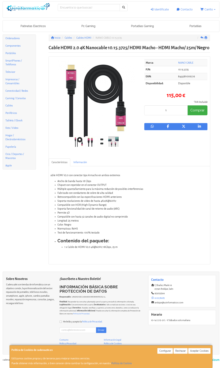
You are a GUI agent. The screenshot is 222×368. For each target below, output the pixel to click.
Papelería (10, 146)
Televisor (10, 72)
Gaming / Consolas (15, 98)
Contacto (186, 9)
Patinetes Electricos (33, 26)
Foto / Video (11, 128)
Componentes (13, 45)
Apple (8, 165)
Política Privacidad (67, 343)
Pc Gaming (88, 26)
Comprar (197, 110)
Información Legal (112, 340)
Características (59, 162)
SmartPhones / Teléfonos (13, 62)
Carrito (209, 9)
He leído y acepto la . (83, 321)
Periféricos (11, 113)
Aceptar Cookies (199, 350)
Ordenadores (12, 38)
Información (80, 162)
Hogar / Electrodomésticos (15, 137)
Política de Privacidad (81, 314)
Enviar (101, 330)
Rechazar (180, 350)
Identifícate (161, 9)
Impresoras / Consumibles (12, 81)
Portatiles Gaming (142, 26)
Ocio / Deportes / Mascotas (14, 156)
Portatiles (195, 26)
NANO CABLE (185, 62)
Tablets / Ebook (14, 120)
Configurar (165, 350)
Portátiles (10, 53)
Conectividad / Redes (16, 90)
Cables (9, 105)
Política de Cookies (121, 363)
